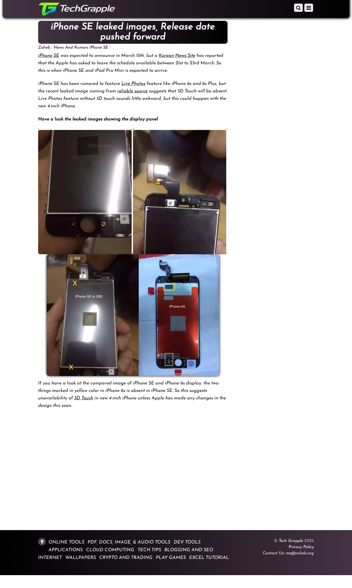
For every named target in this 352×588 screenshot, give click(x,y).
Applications (65, 550)
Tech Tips (149, 550)
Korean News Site (177, 56)
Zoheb (44, 48)
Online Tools (66, 542)
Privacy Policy (301, 547)
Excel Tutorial (209, 558)
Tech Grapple (291, 541)
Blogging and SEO (188, 550)
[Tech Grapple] (76, 14)
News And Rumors (71, 48)
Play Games (171, 558)
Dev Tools (187, 542)
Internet (50, 558)
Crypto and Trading (126, 558)
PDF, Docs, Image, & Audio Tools (129, 542)
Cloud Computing (110, 550)
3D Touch (83, 398)
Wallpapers (80, 558)
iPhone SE (98, 48)
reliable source (132, 91)
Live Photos (133, 84)
